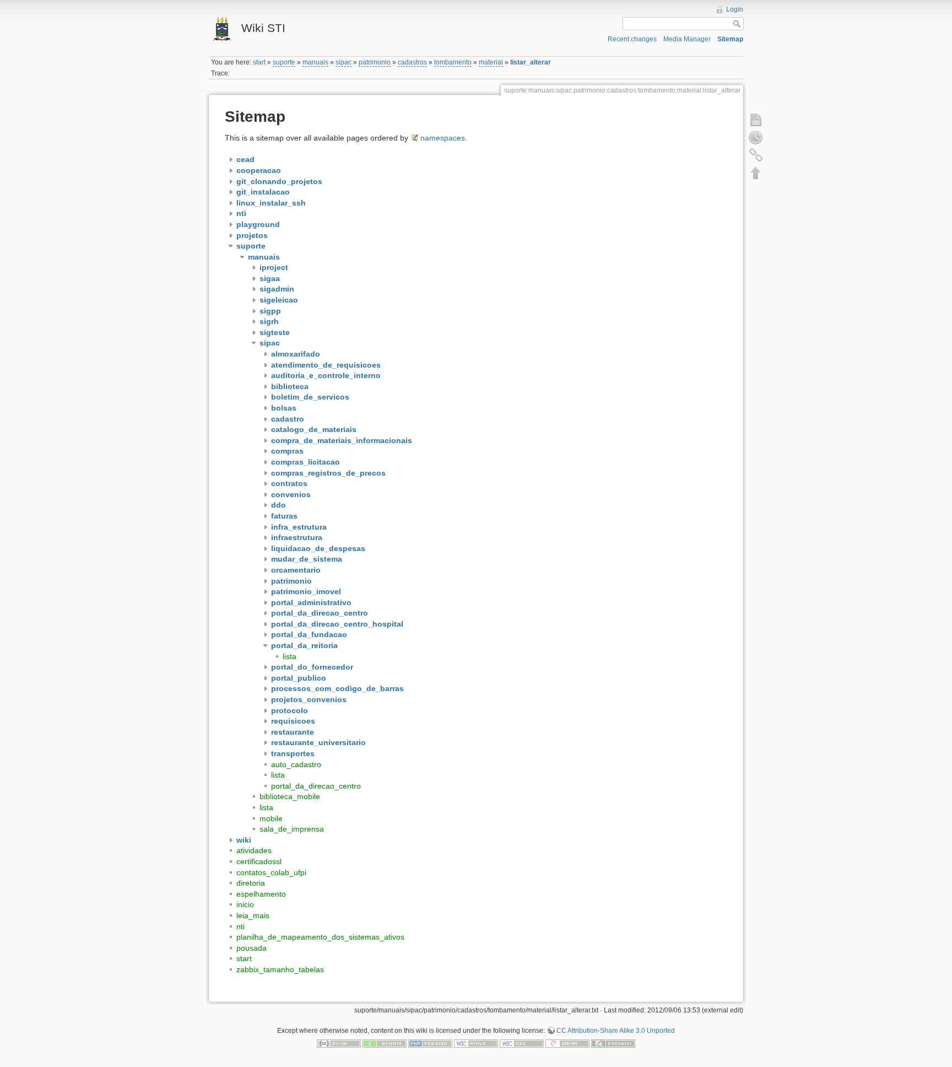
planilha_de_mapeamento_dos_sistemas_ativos (320, 937)
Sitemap (730, 39)
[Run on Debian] (567, 1043)
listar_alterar (530, 62)
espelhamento (261, 894)
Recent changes (632, 39)
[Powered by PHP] (430, 1043)
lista (289, 656)
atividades (254, 850)
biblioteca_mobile (289, 796)
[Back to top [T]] (756, 172)
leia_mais (252, 915)
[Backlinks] (756, 155)
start (259, 62)
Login (734, 9)
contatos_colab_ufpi (271, 872)
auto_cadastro (296, 764)
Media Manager (687, 39)
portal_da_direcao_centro (316, 786)
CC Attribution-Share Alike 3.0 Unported (615, 1030)
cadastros (412, 62)
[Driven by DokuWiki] (613, 1043)
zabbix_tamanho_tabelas (280, 969)
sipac (343, 62)
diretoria (250, 883)
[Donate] (385, 1043)
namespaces (442, 137)
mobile (271, 818)
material (491, 62)
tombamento (453, 62)
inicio (245, 904)
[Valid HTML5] (476, 1043)
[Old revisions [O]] (756, 137)
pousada (251, 948)
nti (240, 926)
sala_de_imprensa (291, 828)
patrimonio (375, 62)
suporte (284, 62)
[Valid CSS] (522, 1043)
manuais (315, 62)
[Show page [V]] (756, 119)
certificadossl (259, 861)
